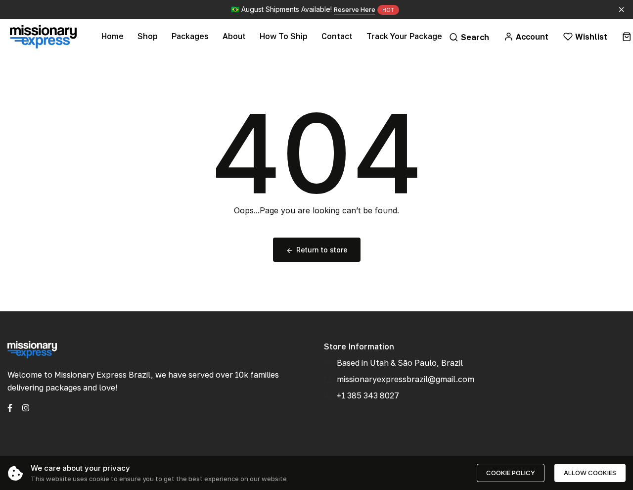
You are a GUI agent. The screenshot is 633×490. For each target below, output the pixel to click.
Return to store (322, 249)
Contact (337, 36)
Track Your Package (404, 36)
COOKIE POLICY (510, 473)
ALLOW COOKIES (590, 473)
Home (112, 36)
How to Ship (284, 36)
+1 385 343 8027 (368, 395)
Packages (190, 36)
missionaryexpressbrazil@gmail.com (405, 379)
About (234, 36)
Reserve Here (354, 9)
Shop (147, 36)
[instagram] (25, 407)
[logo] (43, 36)
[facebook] (9, 407)
